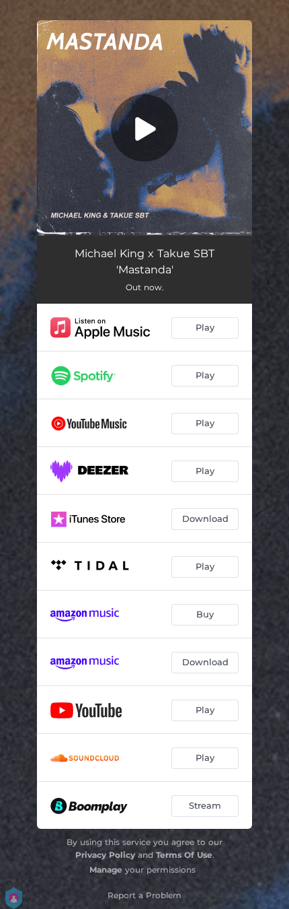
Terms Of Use (184, 855)
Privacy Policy (105, 855)
